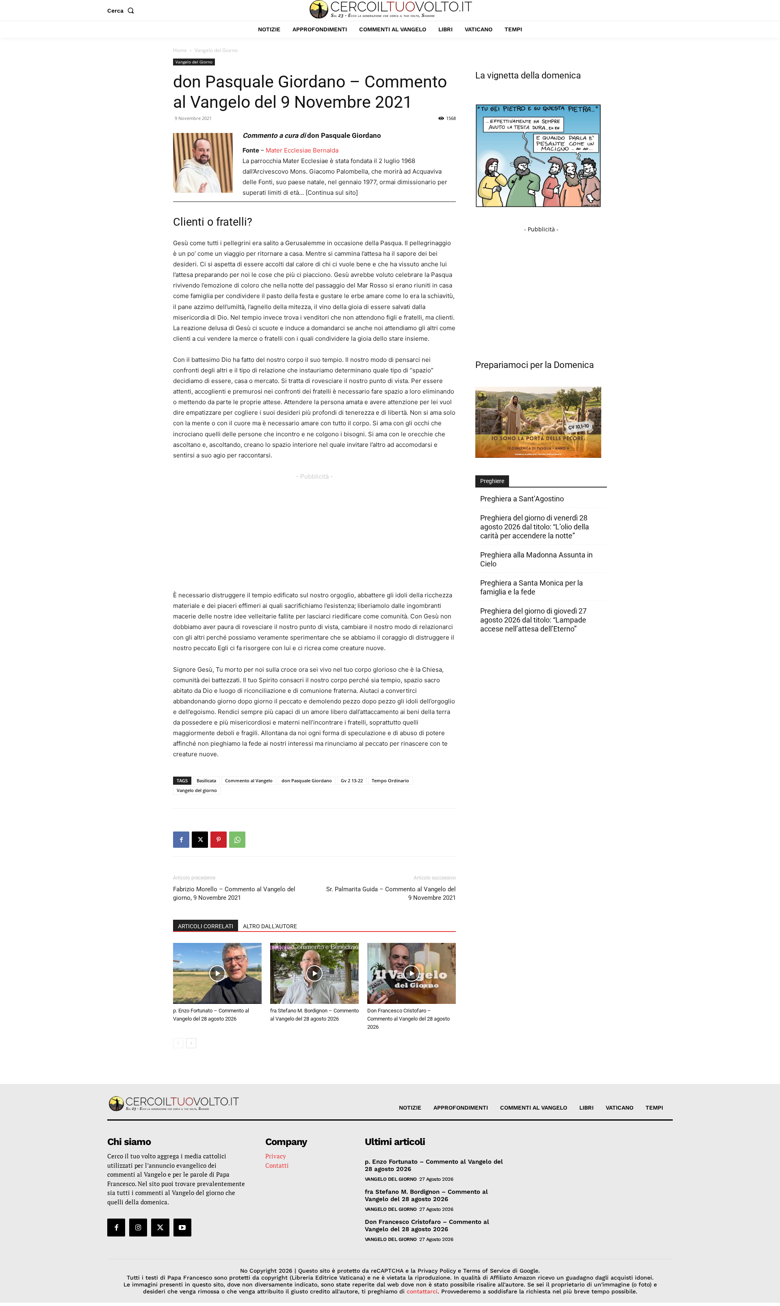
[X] (200, 839)
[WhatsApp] (237, 839)
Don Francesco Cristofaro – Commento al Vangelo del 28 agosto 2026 (408, 1019)
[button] (122, 10)
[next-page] (191, 1043)
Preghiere (492, 481)
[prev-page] (178, 1043)
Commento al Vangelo (249, 780)
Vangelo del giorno (197, 790)
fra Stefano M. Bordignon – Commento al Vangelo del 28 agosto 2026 (426, 1195)
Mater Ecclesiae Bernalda (302, 150)
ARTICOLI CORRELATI (205, 926)
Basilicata (206, 780)
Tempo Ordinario (390, 780)
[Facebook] (181, 839)
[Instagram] (138, 1227)
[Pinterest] (218, 839)
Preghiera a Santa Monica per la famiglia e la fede (531, 587)
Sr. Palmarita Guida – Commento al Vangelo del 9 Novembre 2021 (391, 893)
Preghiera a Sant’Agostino (522, 498)
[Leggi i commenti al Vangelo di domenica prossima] (538, 455)
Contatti (277, 1165)
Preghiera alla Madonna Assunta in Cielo (536, 559)
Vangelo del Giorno (194, 62)
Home (180, 50)
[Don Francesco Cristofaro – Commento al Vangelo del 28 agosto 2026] (411, 973)
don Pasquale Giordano (307, 780)
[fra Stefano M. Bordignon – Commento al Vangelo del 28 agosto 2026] (314, 973)
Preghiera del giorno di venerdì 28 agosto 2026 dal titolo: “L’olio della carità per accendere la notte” (534, 527)
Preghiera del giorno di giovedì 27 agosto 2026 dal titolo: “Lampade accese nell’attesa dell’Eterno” (533, 620)
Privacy (275, 1156)
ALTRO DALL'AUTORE (270, 926)
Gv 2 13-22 (352, 780)
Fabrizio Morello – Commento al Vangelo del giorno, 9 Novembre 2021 (234, 893)
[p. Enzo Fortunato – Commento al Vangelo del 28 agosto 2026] (217, 973)
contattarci (422, 1291)
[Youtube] (182, 1227)
